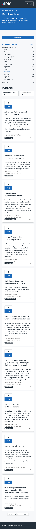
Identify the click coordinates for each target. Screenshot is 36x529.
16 (15, 514)
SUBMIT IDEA (18, 37)
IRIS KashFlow (6, 10)
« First (10, 514)
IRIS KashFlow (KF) (10, 136)
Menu (29, 4)
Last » (25, 514)
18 (21, 514)
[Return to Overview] (6, 4)
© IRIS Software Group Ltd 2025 (12, 526)
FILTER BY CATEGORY (9, 44)
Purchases (18, 136)
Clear (32, 44)
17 (18, 514)
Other (17, 467)
